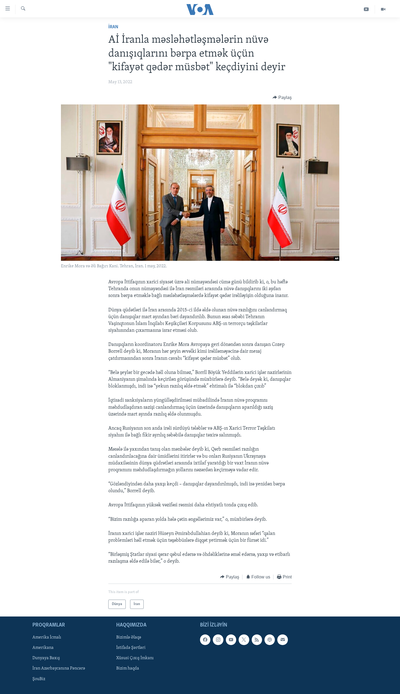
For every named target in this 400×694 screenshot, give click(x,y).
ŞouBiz (38, 679)
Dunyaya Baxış (46, 658)
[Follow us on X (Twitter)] (244, 639)
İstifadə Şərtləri (131, 648)
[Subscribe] (282, 639)
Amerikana (43, 648)
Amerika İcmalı (46, 637)
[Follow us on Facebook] (205, 639)
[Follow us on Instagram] (218, 639)
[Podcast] (269, 639)
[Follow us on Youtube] (231, 639)
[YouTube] (366, 9)
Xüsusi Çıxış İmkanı (135, 658)
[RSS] (257, 639)
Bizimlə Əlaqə (128, 637)
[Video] (383, 9)
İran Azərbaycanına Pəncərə (58, 669)
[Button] (282, 97)
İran (113, 27)
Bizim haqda (127, 669)
